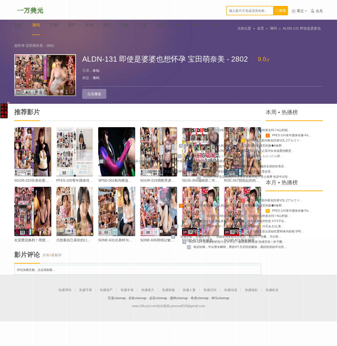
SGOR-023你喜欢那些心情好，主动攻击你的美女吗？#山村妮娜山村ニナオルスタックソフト (267, 130)
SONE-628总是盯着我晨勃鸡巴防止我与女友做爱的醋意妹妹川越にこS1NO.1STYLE (273, 151)
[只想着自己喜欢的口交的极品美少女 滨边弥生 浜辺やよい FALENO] (74, 211)
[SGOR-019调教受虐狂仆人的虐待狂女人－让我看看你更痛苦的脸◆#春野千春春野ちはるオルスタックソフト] (158, 151)
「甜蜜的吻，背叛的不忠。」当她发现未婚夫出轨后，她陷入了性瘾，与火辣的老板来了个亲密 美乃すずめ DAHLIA (253, 236)
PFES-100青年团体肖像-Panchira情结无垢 (89, 180)
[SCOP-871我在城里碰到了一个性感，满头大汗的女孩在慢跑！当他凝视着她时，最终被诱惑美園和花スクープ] (200, 211)
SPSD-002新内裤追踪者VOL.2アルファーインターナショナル (288, 140)
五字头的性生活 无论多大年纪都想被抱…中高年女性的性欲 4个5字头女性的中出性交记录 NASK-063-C (261, 221)
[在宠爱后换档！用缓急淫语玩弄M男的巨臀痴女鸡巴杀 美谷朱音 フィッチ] (32, 211)
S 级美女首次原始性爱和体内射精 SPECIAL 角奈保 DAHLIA (289, 231)
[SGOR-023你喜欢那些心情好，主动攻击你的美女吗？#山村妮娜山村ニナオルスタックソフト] (32, 151)
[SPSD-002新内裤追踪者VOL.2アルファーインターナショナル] (116, 151)
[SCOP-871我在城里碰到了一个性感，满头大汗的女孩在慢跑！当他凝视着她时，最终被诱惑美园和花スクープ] (242, 211)
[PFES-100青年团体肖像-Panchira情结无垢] (74, 151)
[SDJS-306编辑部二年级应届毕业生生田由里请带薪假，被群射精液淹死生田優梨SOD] (200, 151)
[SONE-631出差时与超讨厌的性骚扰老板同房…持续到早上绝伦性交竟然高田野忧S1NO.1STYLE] (116, 211)
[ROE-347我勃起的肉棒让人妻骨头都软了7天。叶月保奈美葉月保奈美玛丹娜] (242, 151)
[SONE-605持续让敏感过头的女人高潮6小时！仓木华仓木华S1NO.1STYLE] (158, 211)
